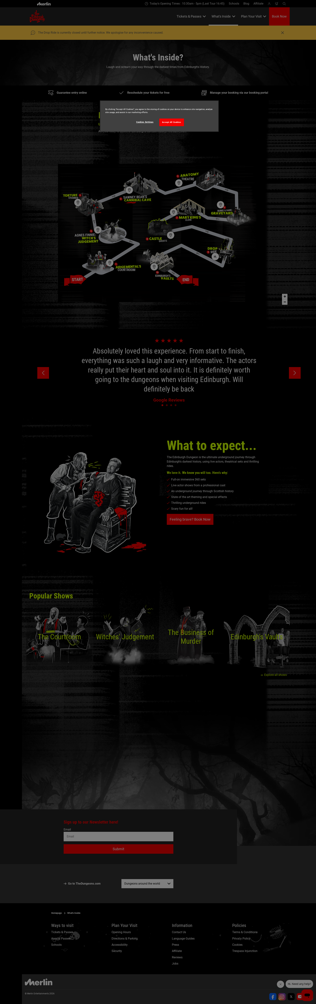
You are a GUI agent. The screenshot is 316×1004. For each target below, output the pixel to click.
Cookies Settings (144, 122)
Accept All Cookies (171, 122)
